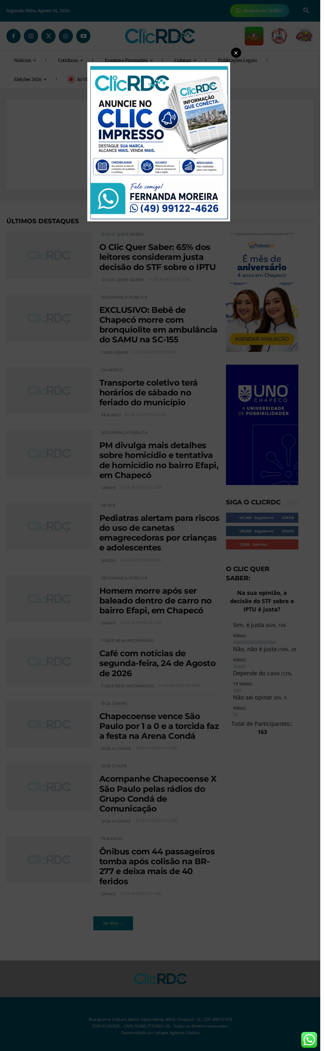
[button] (236, 53)
